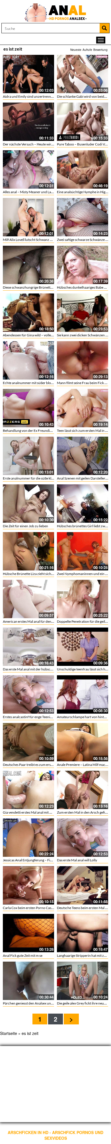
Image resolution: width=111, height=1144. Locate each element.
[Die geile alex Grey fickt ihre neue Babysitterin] (82, 981)
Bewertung (100, 50)
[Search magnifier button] (104, 28)
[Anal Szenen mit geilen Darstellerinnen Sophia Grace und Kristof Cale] (82, 456)
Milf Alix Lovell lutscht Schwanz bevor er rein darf (39, 239)
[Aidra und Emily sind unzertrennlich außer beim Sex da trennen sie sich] (28, 74)
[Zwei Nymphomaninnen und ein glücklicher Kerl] (82, 551)
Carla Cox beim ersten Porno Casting (30, 908)
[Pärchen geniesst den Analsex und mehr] (28, 981)
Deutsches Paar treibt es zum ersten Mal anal (36, 764)
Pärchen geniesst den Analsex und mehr (32, 1003)
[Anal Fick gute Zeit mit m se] (28, 933)
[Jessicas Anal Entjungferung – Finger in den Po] (28, 837)
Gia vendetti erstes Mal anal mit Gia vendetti (35, 812)
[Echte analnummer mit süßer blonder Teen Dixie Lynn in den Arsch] (28, 360)
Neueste (75, 50)
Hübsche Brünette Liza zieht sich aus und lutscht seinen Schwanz (50, 574)
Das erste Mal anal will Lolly (77, 860)
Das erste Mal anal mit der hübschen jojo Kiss (36, 669)
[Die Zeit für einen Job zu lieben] (28, 503)
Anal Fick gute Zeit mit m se (22, 955)
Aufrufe (87, 50)
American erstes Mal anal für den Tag (30, 621)
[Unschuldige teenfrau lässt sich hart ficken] (82, 647)
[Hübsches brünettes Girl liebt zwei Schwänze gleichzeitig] (82, 503)
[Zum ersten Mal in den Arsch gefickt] (82, 790)
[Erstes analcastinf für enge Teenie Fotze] (28, 694)
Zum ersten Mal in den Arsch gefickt (83, 812)
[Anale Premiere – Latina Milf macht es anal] (82, 742)
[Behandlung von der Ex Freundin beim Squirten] (28, 408)
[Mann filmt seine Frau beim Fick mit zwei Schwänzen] (82, 360)
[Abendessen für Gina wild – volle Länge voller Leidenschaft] (28, 312)
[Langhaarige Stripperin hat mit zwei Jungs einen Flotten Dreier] (82, 933)
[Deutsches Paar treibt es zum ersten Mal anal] (28, 742)
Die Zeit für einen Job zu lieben (25, 526)
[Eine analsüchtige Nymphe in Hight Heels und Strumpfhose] (82, 169)
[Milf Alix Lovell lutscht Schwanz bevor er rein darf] (28, 217)
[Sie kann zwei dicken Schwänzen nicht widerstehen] (82, 312)
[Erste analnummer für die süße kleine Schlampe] (28, 456)
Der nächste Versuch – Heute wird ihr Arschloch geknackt (45, 144)
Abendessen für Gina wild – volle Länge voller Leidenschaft (46, 335)
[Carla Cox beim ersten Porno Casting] (28, 885)
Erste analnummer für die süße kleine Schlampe (38, 478)
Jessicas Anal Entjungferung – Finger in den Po (37, 860)
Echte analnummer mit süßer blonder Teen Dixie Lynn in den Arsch (52, 383)
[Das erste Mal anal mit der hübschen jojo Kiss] (28, 647)
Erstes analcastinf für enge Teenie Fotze (32, 717)
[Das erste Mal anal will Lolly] (82, 837)
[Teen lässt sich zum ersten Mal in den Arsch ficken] (82, 408)
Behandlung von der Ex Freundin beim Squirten (38, 430)
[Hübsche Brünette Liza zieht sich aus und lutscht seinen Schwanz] (28, 551)
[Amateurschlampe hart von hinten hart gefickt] (82, 694)
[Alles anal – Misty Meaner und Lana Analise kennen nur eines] (28, 169)
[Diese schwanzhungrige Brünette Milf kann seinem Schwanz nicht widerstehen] (28, 265)
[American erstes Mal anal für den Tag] (28, 599)
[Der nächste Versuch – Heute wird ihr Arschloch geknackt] (28, 122)
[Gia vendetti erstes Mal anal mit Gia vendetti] (28, 790)
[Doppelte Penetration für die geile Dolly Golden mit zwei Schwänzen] (82, 599)
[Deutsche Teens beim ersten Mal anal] (82, 885)
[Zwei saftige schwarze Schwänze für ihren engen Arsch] (82, 217)
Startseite (8, 1033)
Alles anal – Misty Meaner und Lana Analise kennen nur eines (47, 192)
